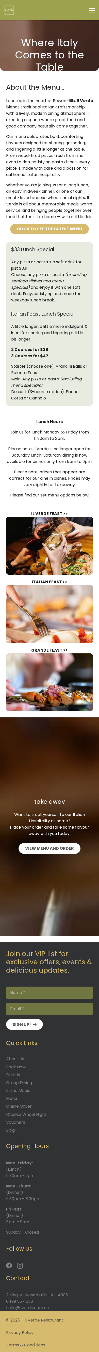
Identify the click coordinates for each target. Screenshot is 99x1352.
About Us (15, 1059)
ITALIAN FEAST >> (49, 582)
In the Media (18, 1090)
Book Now (16, 1067)
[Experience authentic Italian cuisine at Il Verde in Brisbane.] (49, 614)
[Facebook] (9, 1265)
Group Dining (19, 1083)
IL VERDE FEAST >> (49, 514)
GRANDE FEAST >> (49, 650)
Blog (10, 1130)
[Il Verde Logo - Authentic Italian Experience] (9, 10)
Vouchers (15, 1122)
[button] (92, 10)
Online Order (19, 1106)
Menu (11, 1098)
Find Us (13, 1075)
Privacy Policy (20, 1332)
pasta (57, 162)
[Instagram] (20, 1265)
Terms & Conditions (25, 1345)
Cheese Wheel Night (26, 1114)
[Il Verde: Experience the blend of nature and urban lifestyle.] (49, 682)
